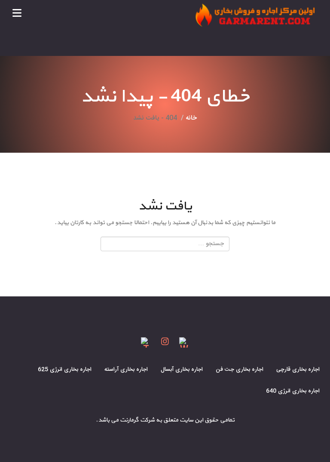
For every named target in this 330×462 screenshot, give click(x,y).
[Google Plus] (146, 343)
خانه (191, 118)
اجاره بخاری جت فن (239, 369)
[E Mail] (184, 343)
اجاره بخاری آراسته (126, 369)
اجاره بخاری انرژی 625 (65, 369)
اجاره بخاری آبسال (182, 369)
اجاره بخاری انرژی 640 (293, 391)
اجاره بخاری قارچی (298, 369)
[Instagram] (165, 343)
